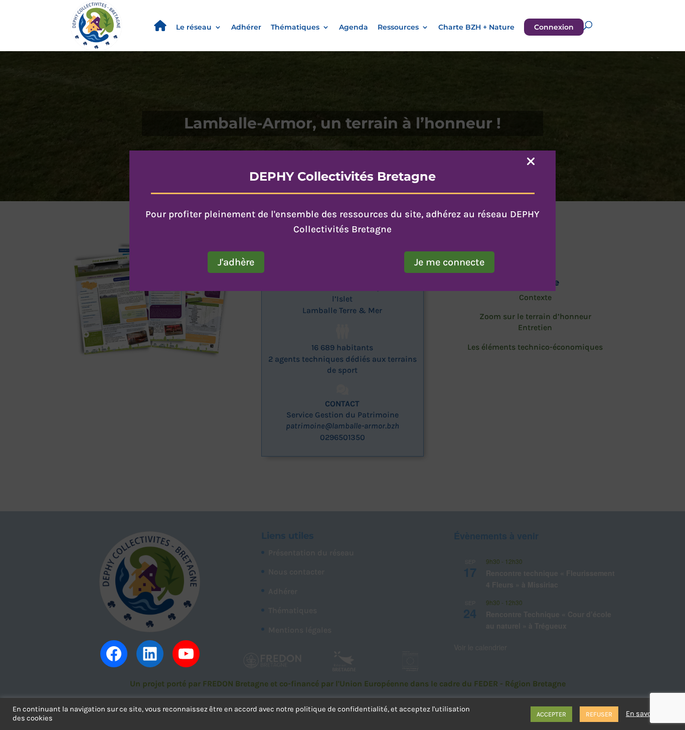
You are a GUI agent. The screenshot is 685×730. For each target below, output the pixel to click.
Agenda (353, 28)
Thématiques (295, 28)
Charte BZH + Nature (476, 28)
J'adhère (236, 262)
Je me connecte (449, 262)
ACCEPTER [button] (551, 714)
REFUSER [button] (599, 714)
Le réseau (194, 28)
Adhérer (246, 28)
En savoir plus (649, 713)
